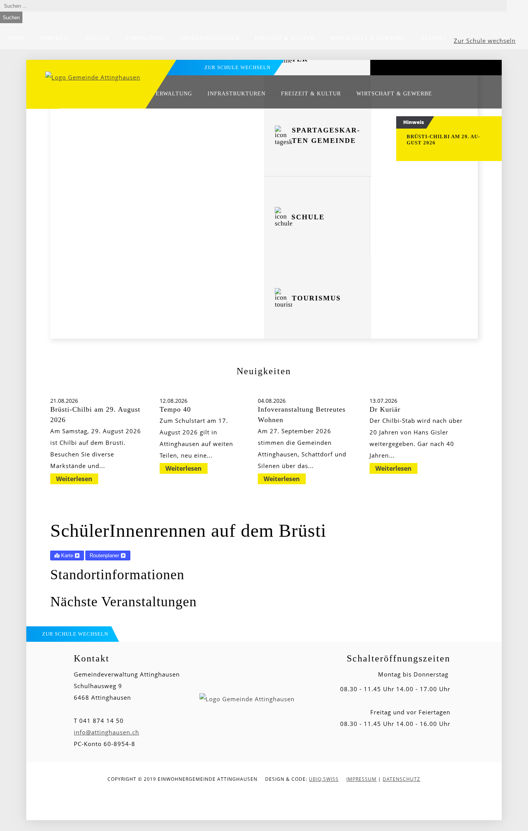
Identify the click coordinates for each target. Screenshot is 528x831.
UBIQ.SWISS (324, 779)
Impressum (361, 779)
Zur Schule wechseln (485, 40)
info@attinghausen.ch (106, 732)
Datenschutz (401, 779)
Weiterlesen (74, 479)
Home (16, 38)
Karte (67, 555)
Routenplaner (105, 555)
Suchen (11, 17)
